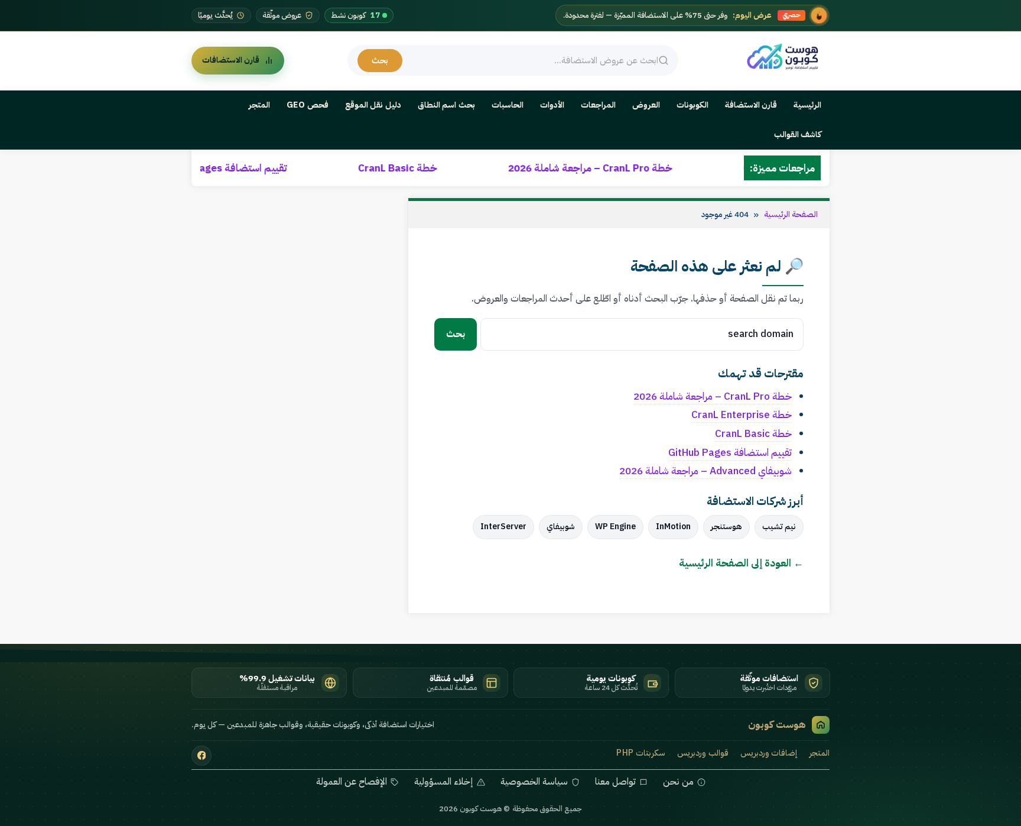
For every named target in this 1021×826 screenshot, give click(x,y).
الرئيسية (807, 105)
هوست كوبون (777, 724)
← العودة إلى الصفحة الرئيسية (741, 563)
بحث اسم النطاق (446, 105)
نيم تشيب (779, 526)
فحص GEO (308, 105)
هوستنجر (726, 526)
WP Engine (615, 526)
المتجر (259, 105)
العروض (646, 105)
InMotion (673, 526)
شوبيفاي (561, 526)
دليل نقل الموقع (373, 105)
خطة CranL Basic (460, 168)
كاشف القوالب (798, 134)
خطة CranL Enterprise (741, 414)
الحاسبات (507, 105)
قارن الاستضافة (751, 105)
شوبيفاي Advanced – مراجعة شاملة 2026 (705, 470)
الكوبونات (692, 105)
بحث (380, 60)
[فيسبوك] (201, 756)
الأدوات (552, 105)
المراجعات (598, 105)
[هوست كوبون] (786, 57)
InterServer (503, 526)
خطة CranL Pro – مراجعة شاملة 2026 (653, 168)
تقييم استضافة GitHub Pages (284, 168)
